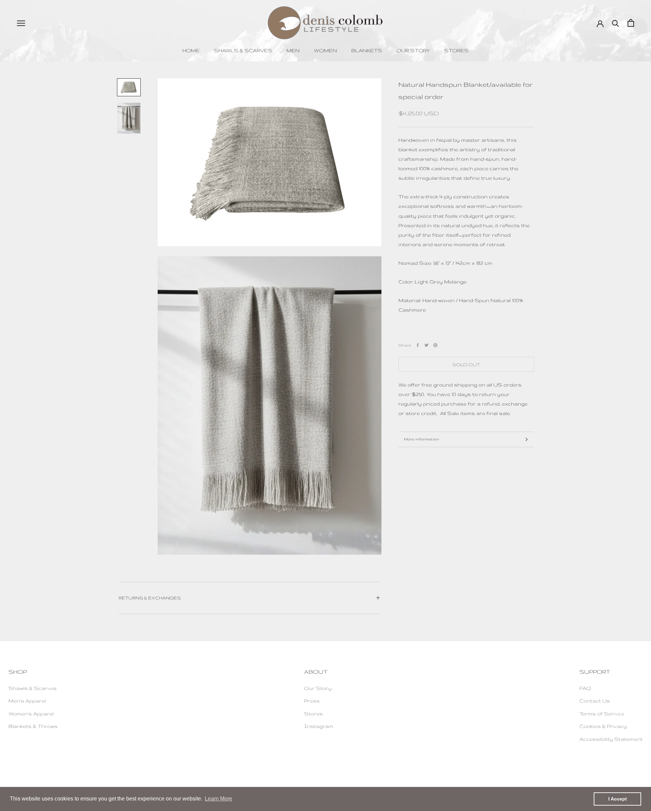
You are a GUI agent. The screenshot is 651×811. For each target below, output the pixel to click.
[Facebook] (418, 345)
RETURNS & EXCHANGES (150, 597)
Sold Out (466, 364)
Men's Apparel (27, 701)
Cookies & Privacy (603, 726)
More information (421, 439)
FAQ (585, 688)
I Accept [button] (617, 799)
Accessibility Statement (611, 739)
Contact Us (594, 701)
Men (293, 50)
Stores (456, 50)
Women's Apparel (31, 713)
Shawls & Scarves (243, 50)
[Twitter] (427, 345)
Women (325, 50)
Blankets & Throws (33, 726)
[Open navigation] (21, 23)
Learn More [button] (218, 799)
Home (191, 50)
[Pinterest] (435, 345)
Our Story (413, 50)
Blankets (366, 50)
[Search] (615, 22)
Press (312, 701)
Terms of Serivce (601, 713)
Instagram (318, 726)
